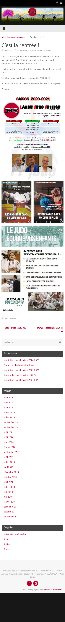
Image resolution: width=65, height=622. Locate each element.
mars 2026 (9, 402)
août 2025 (8, 407)
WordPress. (57, 590)
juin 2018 (8, 492)
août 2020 (8, 437)
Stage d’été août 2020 (15, 328)
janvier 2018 (10, 502)
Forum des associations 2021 (49, 328)
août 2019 (8, 457)
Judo (6, 539)
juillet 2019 (9, 462)
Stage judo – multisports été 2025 (20, 375)
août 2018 (8, 482)
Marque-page (10, 318)
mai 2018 (8, 497)
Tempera (46, 590)
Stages (7, 549)
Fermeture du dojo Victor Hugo (19, 365)
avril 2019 (8, 467)
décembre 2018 (11, 472)
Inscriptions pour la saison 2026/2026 (21, 360)
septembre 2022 (12, 422)
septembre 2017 (12, 516)
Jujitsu (7, 544)
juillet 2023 (9, 417)
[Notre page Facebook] (57, 3)
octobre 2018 (10, 477)
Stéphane (9, 50)
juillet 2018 (9, 487)
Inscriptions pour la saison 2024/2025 (21, 380)
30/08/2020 (22, 50)
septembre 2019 (12, 452)
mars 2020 (9, 442)
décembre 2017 (11, 507)
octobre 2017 (10, 511)
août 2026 (8, 397)
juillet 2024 (9, 412)
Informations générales (16, 37)
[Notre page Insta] (61, 3)
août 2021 (8, 432)
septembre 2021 (12, 427)
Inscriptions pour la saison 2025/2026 (21, 370)
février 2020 (9, 447)
